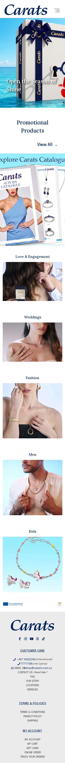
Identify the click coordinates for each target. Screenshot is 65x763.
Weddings (32, 317)
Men (32, 454)
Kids (32, 531)
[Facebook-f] (22, 638)
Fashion (32, 377)
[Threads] (40, 638)
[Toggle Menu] (57, 10)
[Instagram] (28, 638)
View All (44, 145)
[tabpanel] (32, 63)
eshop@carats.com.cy (37, 668)
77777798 (26, 664)
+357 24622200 (26, 659)
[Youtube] (34, 638)
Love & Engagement (32, 256)
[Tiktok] (46, 638)
